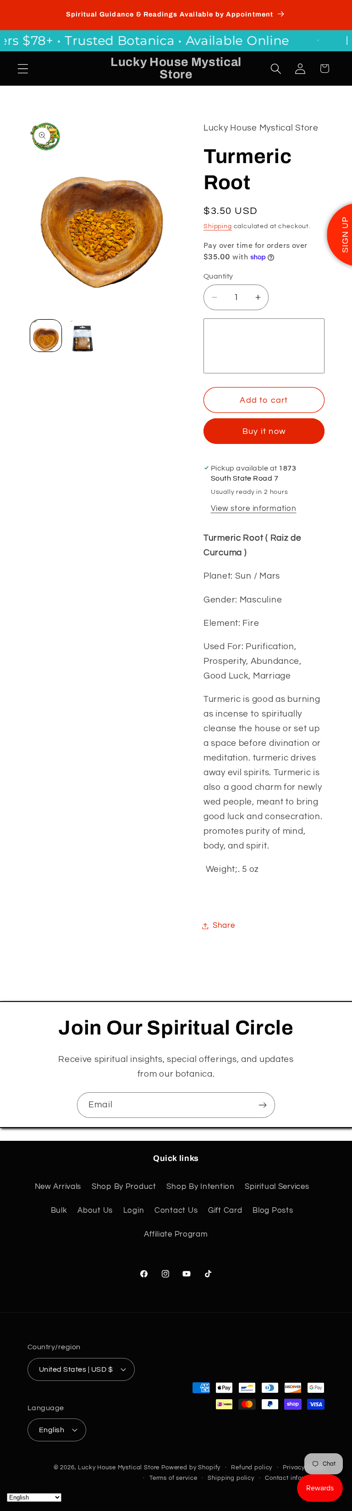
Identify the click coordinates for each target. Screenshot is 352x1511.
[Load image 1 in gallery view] (45, 335)
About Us (95, 1210)
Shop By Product (124, 1187)
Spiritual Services (277, 1187)
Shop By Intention (200, 1187)
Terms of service (173, 1478)
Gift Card (225, 1210)
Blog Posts (273, 1210)
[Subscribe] (262, 1105)
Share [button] (224, 925)
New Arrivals (58, 1187)
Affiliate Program (176, 1234)
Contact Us (176, 1210)
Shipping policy (231, 1478)
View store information (254, 508)
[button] (23, 68)
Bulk (59, 1210)
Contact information (294, 1478)
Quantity (218, 276)
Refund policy (251, 1467)
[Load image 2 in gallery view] (82, 335)
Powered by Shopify (190, 1467)
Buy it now (264, 431)
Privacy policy (303, 1467)
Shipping (218, 226)
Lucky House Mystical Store (119, 1467)
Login (133, 1210)
